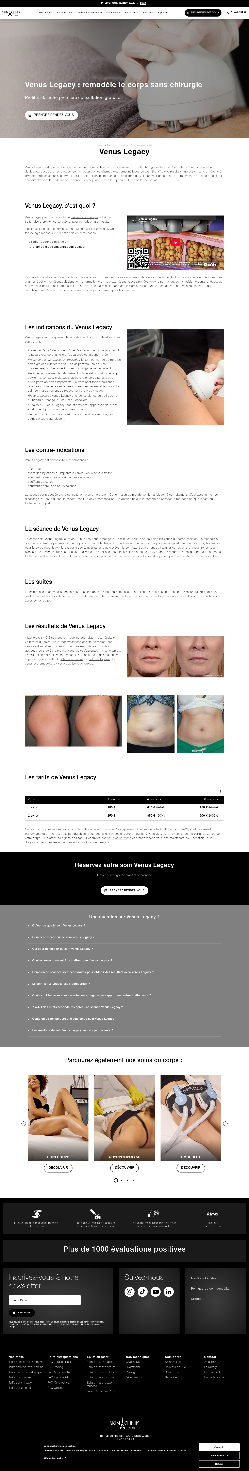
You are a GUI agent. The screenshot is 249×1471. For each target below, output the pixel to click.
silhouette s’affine (72, 659)
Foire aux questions (63, 1357)
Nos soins (111, 145)
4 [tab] (133, 1180)
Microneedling (134, 1377)
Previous (23, 1123)
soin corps (58, 1157)
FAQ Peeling (55, 1367)
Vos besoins (46, 13)
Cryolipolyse (133, 1362)
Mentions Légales (203, 1278)
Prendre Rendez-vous (127, 890)
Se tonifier (171, 1377)
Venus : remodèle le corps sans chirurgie (136, 145)
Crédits (196, 1299)
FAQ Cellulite (55, 1388)
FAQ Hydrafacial (58, 1377)
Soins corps (131, 13)
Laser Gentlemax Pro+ (101, 1391)
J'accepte (219, 1447)
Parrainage (211, 1367)
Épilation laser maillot (100, 1362)
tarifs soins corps (119, 838)
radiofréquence (42, 242)
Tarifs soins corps (20, 1388)
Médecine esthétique (90, 13)
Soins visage (113, 13)
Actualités (210, 1362)
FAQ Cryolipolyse (58, 1383)
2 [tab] (121, 1180)
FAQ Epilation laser (59, 1362)
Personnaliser (218, 1455)
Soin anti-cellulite (175, 1367)
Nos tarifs (148, 13)
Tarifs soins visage (20, 1383)
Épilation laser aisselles (101, 1367)
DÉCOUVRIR (58, 1168)
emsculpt (191, 1157)
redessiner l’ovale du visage (83, 391)
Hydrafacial (133, 1367)
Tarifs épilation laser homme (26, 1367)
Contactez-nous (214, 1377)
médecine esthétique (84, 217)
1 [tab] (116, 1180)
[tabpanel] (58, 1126)
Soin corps (173, 1357)
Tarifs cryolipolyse (20, 1377)
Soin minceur (173, 1372)
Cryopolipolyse (124, 1157)
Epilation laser (65, 13)
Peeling (130, 1372)
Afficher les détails (53, 1458)
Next (225, 1123)
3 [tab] (127, 1180)
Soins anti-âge (174, 1362)
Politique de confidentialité (58, 1325)
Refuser (219, 1464)
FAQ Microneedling (59, 1372)
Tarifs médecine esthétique (25, 1372)
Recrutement (212, 1372)
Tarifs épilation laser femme (26, 1362)
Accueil (100, 145)
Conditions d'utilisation (86, 1325)
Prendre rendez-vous (54, 115)
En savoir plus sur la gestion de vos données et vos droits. (77, 1322)
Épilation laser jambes (100, 1372)
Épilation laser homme (100, 1377)
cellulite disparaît (99, 659)
